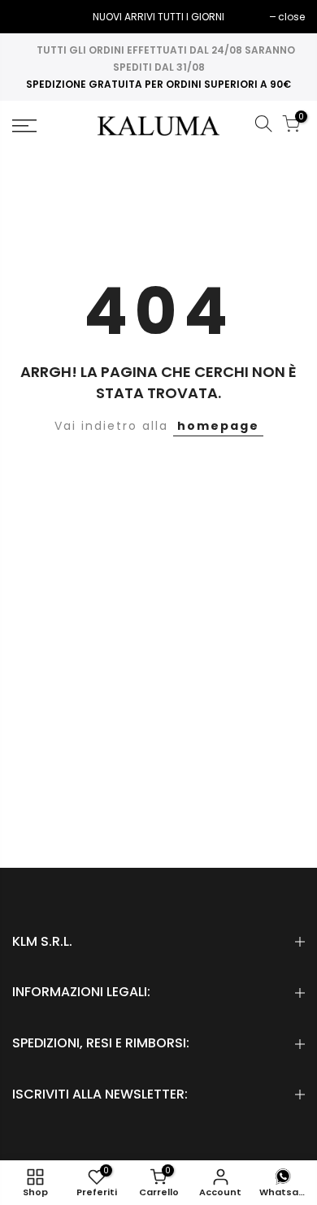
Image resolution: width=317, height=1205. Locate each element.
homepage (218, 426)
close (33, 17)
